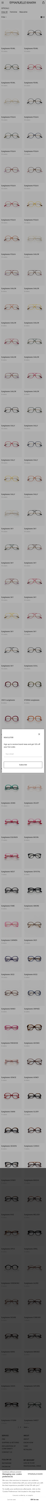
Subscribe (23, 765)
